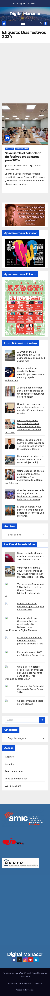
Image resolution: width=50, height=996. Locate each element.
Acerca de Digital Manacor (20, 983)
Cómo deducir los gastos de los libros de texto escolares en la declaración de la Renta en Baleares (24, 476)
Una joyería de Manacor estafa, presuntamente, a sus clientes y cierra (30, 556)
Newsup (40, 973)
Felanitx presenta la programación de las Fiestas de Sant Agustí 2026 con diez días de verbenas (23, 426)
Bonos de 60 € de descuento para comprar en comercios (30, 606)
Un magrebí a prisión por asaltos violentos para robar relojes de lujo (31, 459)
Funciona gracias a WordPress (16, 973)
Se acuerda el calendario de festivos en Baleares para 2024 (23, 156)
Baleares (9, 149)
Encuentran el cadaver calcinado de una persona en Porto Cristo (30, 640)
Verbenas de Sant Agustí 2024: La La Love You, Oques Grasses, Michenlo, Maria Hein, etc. (24, 590)
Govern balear (22, 149)
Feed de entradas (14, 771)
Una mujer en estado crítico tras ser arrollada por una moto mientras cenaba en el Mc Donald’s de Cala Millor (24, 672)
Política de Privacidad (25, 990)
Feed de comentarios (16, 778)
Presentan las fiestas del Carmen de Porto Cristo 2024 (30, 689)
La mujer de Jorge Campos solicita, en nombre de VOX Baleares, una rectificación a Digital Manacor (21, 624)
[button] (41, 23)
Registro (9, 756)
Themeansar (25, 976)
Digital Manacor (25, 13)
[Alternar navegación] (23, 23)
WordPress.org (13, 786)
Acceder (9, 764)
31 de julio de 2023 (18, 166)
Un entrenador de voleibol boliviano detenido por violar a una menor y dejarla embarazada (24, 374)
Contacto (38, 983)
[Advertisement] (25, 69)
